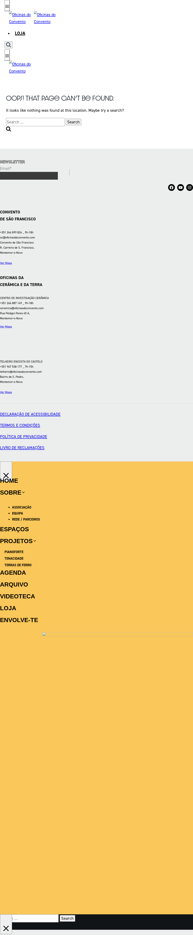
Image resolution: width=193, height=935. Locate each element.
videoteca (17, 596)
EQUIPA (17, 513)
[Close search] (6, 924)
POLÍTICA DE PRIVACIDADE (23, 436)
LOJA (8, 608)
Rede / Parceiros (26, 519)
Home (9, 480)
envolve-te (19, 620)
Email (5, 168)
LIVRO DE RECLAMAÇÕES (22, 447)
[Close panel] (6, 471)
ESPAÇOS (14, 529)
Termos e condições (20, 425)
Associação (21, 507)
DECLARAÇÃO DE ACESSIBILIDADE (30, 414)
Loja (20, 33)
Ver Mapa (6, 263)
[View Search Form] (8, 44)
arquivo (14, 584)
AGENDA (13, 572)
